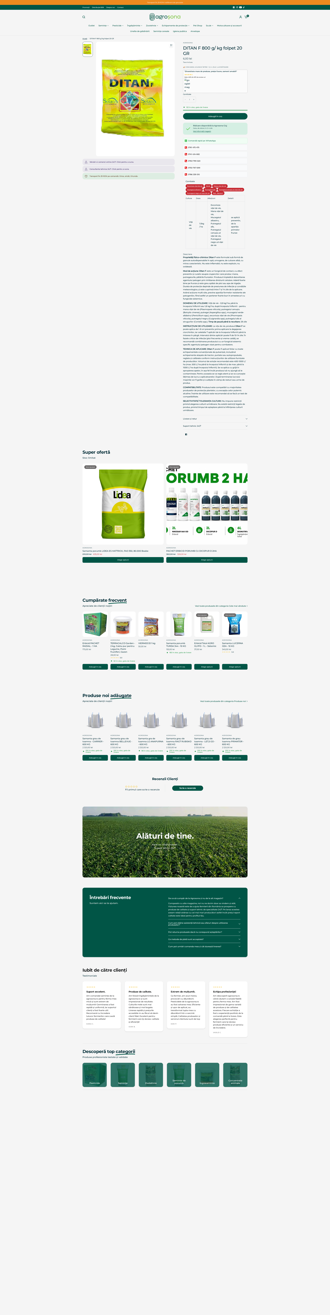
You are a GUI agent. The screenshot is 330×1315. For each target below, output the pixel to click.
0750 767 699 (194, 168)
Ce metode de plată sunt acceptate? (186, 939)
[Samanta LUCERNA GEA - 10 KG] (235, 624)
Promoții (85, 7)
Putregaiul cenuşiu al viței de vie (231, 190)
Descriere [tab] (187, 254)
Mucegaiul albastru (194, 190)
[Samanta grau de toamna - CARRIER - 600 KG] (95, 719)
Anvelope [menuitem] (195, 31)
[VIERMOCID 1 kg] (151, 624)
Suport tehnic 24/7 (192, 426)
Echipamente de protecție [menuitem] (174, 25)
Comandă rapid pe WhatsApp (202, 141)
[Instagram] (237, 7)
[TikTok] (244, 7)
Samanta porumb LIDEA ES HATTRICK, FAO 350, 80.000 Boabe (115, 551)
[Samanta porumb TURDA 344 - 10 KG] (179, 624)
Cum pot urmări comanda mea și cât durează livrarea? (194, 946)
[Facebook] (234, 7)
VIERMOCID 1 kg (146, 643)
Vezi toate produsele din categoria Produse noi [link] (223, 701)
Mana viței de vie (220, 186)
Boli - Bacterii (218, 193)
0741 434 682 (194, 154)
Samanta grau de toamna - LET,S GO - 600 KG (204, 741)
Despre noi (110, 7)
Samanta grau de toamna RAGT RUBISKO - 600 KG (178, 741)
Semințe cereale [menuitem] (161, 31)
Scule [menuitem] (208, 25)
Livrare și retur (190, 419)
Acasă (84, 39)
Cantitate (187, 94)
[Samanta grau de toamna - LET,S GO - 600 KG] (207, 719)
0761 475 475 (193, 147)
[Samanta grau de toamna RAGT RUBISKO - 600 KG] (179, 719)
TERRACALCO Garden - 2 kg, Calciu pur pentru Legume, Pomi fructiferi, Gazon (122, 647)
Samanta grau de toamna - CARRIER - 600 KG (93, 741)
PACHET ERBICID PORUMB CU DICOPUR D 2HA (191, 551)
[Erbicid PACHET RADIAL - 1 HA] (95, 624)
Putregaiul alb (210, 190)
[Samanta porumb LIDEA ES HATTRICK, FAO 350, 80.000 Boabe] (123, 504)
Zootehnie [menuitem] (151, 25)
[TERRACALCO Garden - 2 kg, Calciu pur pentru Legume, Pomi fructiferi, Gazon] (123, 624)
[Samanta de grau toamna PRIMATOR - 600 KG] (235, 719)
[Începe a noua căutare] (84, 17)
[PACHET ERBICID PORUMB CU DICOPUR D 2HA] (207, 504)
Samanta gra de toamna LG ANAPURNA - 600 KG (150, 741)
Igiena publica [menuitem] (180, 31)
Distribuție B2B (98, 7)
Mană (208, 186)
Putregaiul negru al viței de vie (198, 193)
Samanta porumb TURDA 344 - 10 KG (176, 644)
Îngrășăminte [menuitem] (133, 25)
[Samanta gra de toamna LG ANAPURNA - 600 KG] (151, 719)
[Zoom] (171, 45)
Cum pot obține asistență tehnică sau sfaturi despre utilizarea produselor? (198, 924)
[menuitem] (86, 7)
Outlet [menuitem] (91, 25)
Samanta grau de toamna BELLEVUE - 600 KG (121, 741)
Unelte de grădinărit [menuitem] (140, 31)
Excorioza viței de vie (194, 186)
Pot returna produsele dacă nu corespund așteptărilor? (195, 932)
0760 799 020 (194, 161)
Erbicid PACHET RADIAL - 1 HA (90, 644)
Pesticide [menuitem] (116, 25)
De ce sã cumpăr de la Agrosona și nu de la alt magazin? (195, 898)
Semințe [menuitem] (102, 25)
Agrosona (87, 548)
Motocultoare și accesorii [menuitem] (229, 25)
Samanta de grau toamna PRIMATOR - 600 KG (233, 741)
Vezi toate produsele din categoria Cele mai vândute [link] (220, 606)
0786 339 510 (194, 174)
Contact (120, 7)
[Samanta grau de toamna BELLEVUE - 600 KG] (123, 719)
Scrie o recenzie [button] (187, 788)
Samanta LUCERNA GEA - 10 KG (232, 644)
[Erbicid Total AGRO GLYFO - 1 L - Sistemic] (207, 624)
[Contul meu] (240, 17)
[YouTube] (240, 7)
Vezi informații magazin (202, 131)
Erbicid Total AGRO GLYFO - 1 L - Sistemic (205, 644)
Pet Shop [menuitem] (197, 25)
